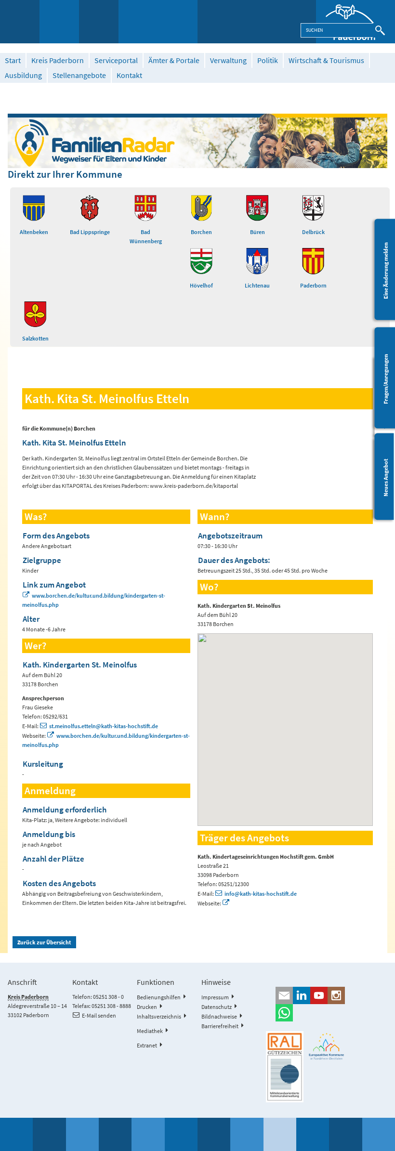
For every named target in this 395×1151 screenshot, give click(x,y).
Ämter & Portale (173, 60)
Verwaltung (228, 60)
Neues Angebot (385, 477)
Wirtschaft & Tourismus (326, 60)
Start (13, 60)
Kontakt (129, 75)
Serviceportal (116, 60)
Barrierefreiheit (219, 1026)
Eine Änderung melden (385, 270)
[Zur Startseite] (355, 21)
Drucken (147, 1006)
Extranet (147, 1045)
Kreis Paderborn (57, 60)
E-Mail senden (99, 1015)
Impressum (215, 997)
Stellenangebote (79, 75)
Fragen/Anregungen (385, 379)
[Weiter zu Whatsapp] (327, 1012)
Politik (267, 60)
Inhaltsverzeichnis (159, 1016)
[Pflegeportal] (197, 141)
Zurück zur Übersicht (44, 942)
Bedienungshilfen (159, 997)
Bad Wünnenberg (146, 236)
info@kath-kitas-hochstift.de (260, 893)
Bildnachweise (219, 1016)
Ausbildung (23, 75)
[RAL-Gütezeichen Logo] (284, 1066)
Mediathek (150, 1030)
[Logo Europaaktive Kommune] (326, 1046)
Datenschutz (216, 1006)
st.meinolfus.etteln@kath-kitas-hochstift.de (103, 726)
